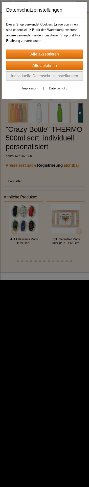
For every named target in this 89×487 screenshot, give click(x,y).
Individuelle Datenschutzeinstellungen (44, 76)
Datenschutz (58, 88)
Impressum (30, 88)
